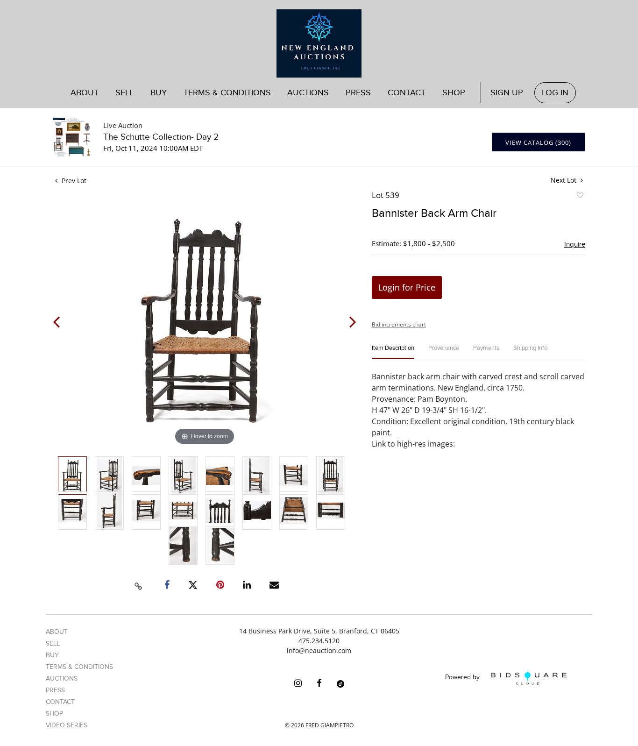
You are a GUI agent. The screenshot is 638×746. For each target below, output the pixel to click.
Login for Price (406, 287)
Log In (555, 93)
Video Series (66, 725)
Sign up (506, 93)
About (85, 93)
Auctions (62, 678)
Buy (52, 655)
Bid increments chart (399, 324)
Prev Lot (73, 180)
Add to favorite (579, 197)
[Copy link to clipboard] (138, 584)
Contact (406, 93)
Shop (453, 93)
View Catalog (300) (538, 142)
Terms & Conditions (227, 93)
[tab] (393, 352)
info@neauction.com (319, 650)
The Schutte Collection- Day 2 (161, 137)
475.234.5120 (319, 640)
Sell (53, 643)
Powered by (463, 678)
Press (358, 93)
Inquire (574, 244)
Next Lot (564, 180)
